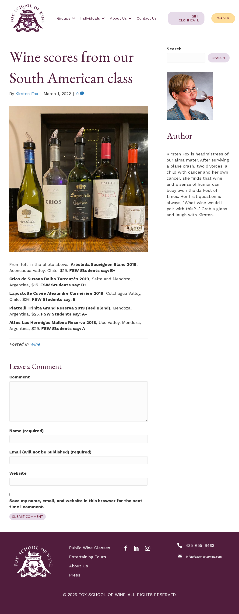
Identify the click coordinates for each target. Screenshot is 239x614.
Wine (35, 344)
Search (174, 48)
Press (74, 575)
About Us (78, 565)
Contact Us (147, 18)
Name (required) (26, 430)
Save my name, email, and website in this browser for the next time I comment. (75, 503)
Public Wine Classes (89, 547)
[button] (73, 18)
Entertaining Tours (87, 556)
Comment (19, 376)
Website (18, 473)
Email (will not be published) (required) (50, 451)
